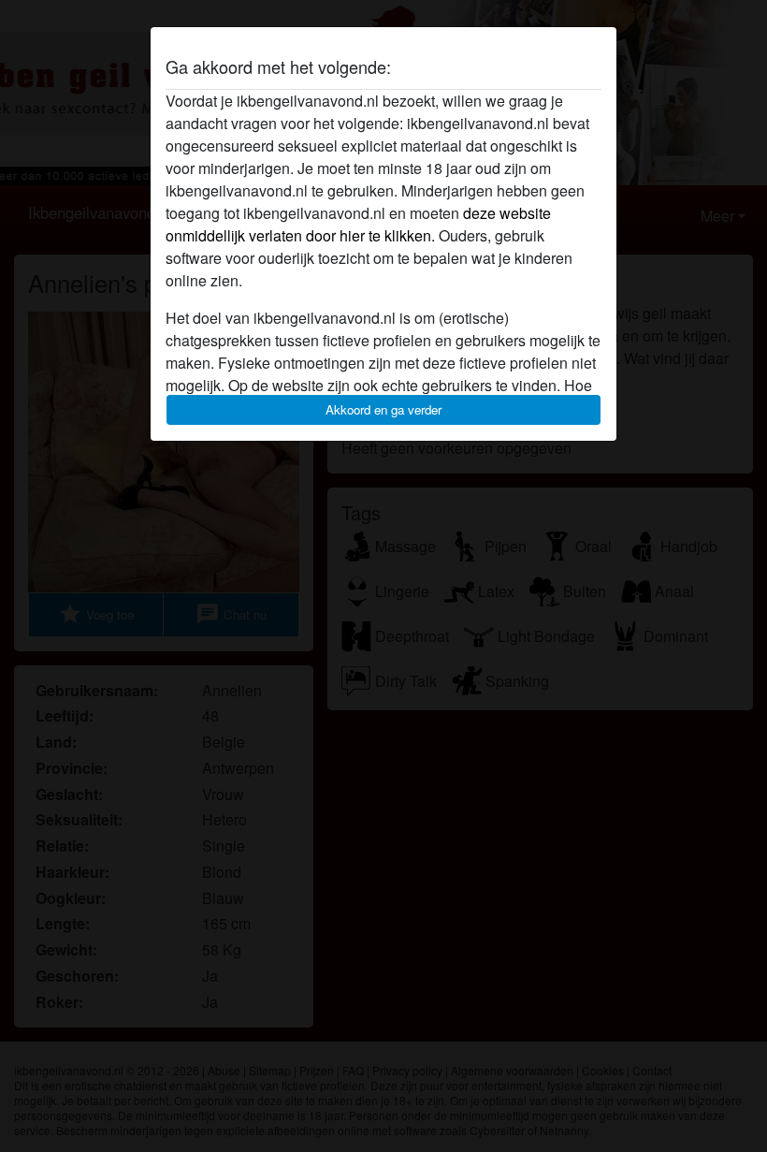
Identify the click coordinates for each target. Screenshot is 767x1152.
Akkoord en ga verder (383, 409)
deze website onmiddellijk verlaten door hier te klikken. (358, 224)
